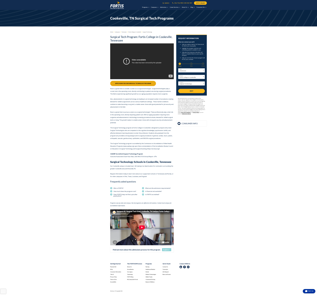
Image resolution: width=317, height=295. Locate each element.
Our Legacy (130, 272)
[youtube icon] (180, 267)
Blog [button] (191, 7)
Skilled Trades (149, 277)
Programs (149, 263)
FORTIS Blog (130, 277)
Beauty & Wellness (150, 282)
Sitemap (112, 291)
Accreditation (130, 269)
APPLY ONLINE (200, 3)
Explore (166, 250)
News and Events (167, 274)
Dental (147, 272)
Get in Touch (166, 263)
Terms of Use (113, 279)
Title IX (112, 274)
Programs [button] (145, 7)
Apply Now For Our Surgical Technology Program (133, 83)
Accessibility (113, 282)
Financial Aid (113, 266)
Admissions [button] (163, 7)
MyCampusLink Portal (132, 279)
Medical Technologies (151, 274)
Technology (130, 274)
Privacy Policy (113, 277)
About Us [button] (184, 7)
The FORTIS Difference (134, 263)
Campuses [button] (154, 7)
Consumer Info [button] (200, 7)
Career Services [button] (174, 7)
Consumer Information (115, 272)
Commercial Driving (150, 279)
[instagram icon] (188, 267)
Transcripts (165, 269)
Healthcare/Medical (150, 269)
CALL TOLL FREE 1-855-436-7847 (183, 3)
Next (191, 91)
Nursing (147, 266)
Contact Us (165, 266)
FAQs (111, 269)
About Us (129, 266)
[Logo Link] (117, 5)
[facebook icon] (184, 267)
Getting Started (115, 263)
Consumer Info (189, 123)
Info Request (166, 272)
